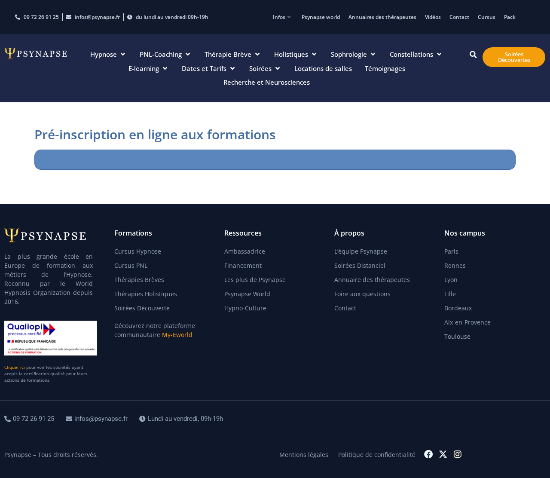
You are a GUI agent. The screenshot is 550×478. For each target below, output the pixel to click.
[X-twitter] (443, 454)
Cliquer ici (14, 367)
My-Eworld (177, 335)
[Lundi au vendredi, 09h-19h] (182, 419)
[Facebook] (428, 454)
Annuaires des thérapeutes (382, 17)
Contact (459, 17)
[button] (108, 54)
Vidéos (433, 17)
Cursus (486, 17)
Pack (510, 17)
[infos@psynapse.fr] (98, 419)
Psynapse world (321, 17)
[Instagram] (457, 454)
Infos (279, 17)
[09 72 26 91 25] (30, 419)
